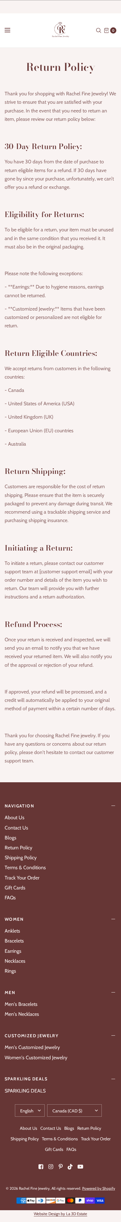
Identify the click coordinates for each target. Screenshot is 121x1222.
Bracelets (14, 941)
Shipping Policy (21, 858)
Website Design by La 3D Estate (60, 1213)
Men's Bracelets (21, 1004)
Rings (10, 971)
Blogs (10, 838)
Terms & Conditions (25, 867)
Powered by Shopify (98, 1188)
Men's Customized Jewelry (32, 1047)
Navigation (19, 806)
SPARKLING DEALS (26, 1079)
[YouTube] (80, 1167)
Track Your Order (22, 878)
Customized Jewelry (31, 1035)
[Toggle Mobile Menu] (11, 30)
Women (14, 919)
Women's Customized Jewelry (36, 1058)
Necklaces (15, 961)
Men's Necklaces (22, 1014)
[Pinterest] (60, 1167)
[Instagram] (50, 1167)
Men (10, 992)
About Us (15, 817)
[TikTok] (70, 1167)
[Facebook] (40, 1167)
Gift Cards (15, 888)
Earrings (13, 951)
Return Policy (18, 848)
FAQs (10, 898)
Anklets (12, 931)
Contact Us (16, 828)
